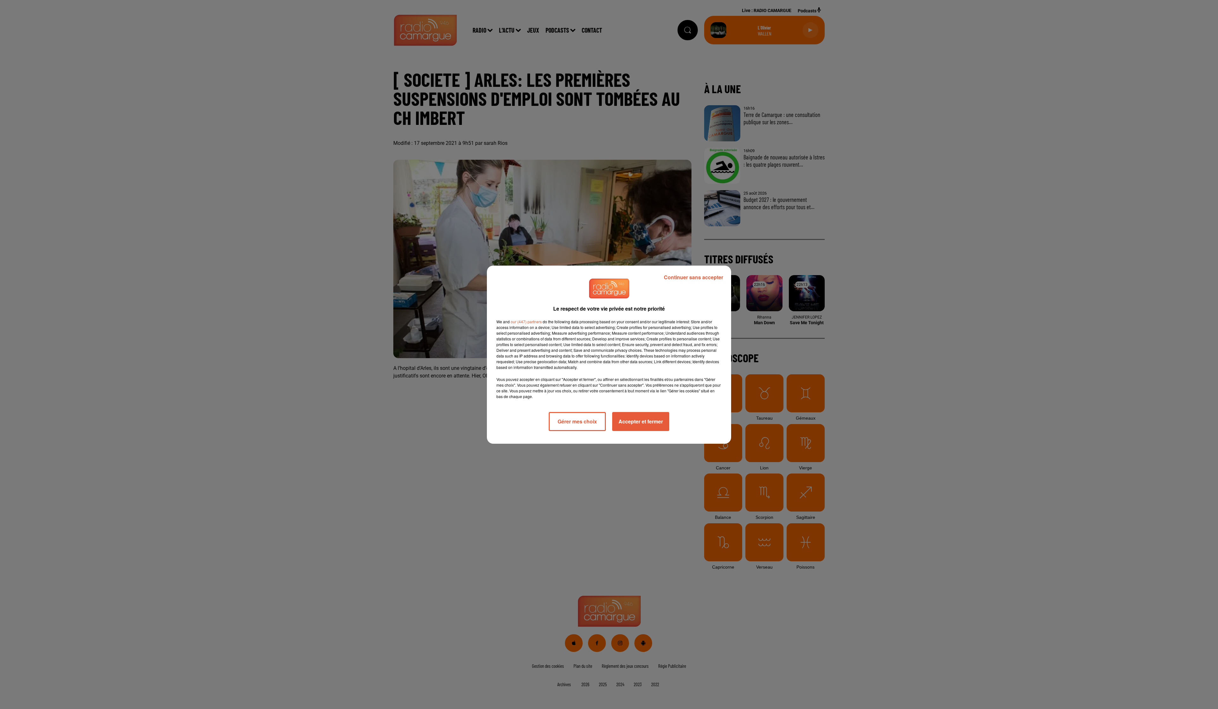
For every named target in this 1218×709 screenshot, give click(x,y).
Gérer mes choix (577, 421)
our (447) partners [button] (526, 321)
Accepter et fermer (641, 421)
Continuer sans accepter (693, 277)
